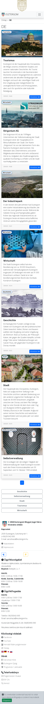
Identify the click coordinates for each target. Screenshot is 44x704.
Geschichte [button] (22, 491)
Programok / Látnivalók (12, 667)
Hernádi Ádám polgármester (14, 644)
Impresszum (8, 547)
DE (10, 20)
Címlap (4, 20)
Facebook (7, 637)
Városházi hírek (9, 660)
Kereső (6, 683)
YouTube (7, 641)
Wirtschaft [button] (22, 510)
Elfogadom (7, 700)
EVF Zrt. (6, 679)
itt (24, 627)
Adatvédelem (8, 543)
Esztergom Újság (10, 663)
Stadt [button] (22, 501)
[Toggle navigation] (39, 14)
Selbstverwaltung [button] (22, 496)
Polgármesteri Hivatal (12, 676)
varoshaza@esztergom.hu (16, 618)
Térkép (6, 648)
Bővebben (34, 97)
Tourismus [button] (22, 505)
